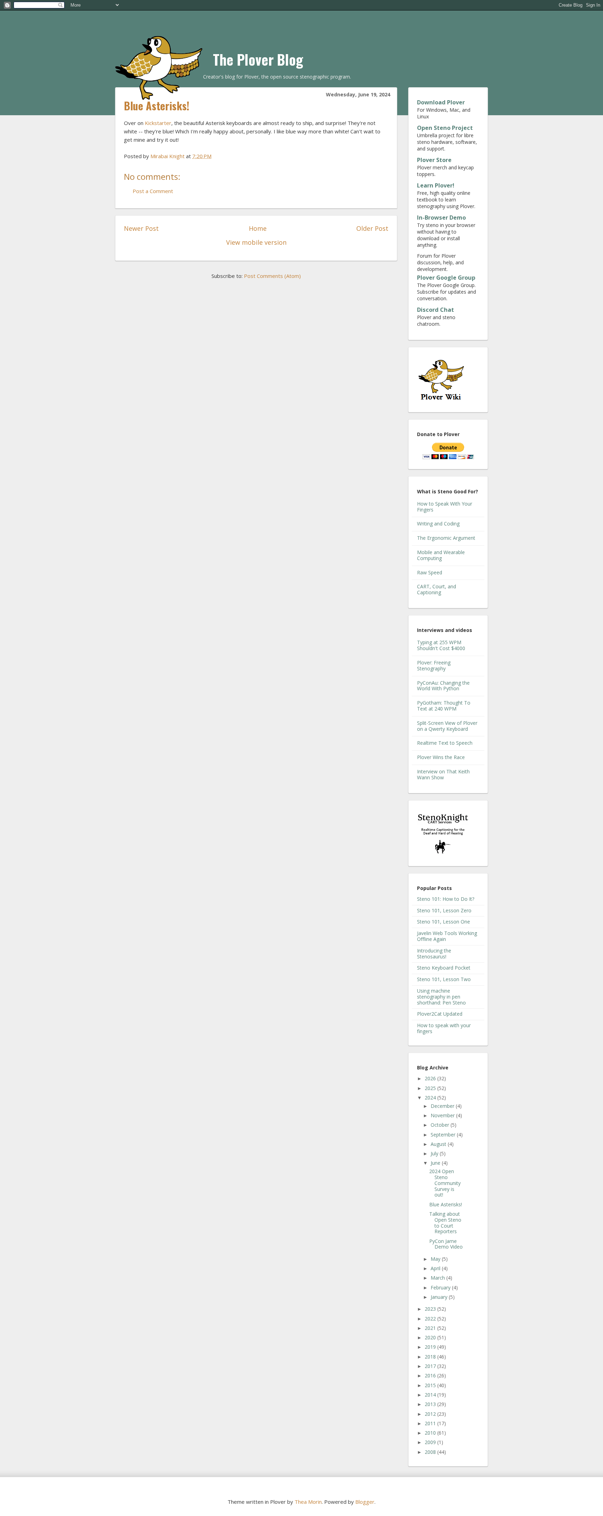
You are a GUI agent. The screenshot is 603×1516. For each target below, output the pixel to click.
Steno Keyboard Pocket (443, 967)
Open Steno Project (445, 128)
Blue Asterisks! (445, 1204)
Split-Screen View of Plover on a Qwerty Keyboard (447, 726)
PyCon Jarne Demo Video (446, 1244)
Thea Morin (308, 1501)
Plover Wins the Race (441, 757)
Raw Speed (429, 572)
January (440, 1297)
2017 (431, 1366)
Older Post (372, 228)
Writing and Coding (438, 523)
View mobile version (256, 242)
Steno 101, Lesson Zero (444, 910)
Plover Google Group (446, 277)
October (441, 1124)
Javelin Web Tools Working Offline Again (447, 936)
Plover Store (434, 160)
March (438, 1277)
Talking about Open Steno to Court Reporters (445, 1222)
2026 (431, 1078)
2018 (431, 1356)
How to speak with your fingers (444, 1028)
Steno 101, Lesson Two (444, 979)
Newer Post (141, 228)
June (436, 1163)
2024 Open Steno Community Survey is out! (445, 1183)
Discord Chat (435, 310)
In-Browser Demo (441, 217)
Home (258, 228)
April (436, 1268)
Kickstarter (158, 122)
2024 (431, 1097)
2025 (431, 1088)
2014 (431, 1394)
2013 (431, 1404)
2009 (431, 1442)
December (443, 1106)
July (435, 1153)
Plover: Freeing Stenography (434, 665)
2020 (431, 1337)
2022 (431, 1318)
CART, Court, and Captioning (436, 589)
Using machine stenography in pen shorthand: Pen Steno (441, 996)
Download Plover (441, 102)
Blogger (364, 1501)
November (443, 1115)
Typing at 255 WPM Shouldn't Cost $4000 (441, 645)
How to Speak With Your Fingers (444, 506)
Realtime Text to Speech (444, 742)
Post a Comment (153, 190)
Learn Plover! (435, 185)
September (444, 1134)
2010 (431, 1432)
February (441, 1287)
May (436, 1259)
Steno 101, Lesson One (443, 921)
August (439, 1144)
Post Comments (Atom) (272, 275)
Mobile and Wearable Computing (441, 555)
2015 (431, 1385)
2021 (431, 1328)
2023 (431, 1308)
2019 (431, 1347)
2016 (431, 1375)
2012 (431, 1414)
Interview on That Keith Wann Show (443, 774)
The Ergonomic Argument (446, 538)
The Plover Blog (258, 59)
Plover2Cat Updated (439, 1013)
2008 (431, 1452)
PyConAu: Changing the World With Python (443, 685)
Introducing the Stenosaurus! (434, 953)
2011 (431, 1423)
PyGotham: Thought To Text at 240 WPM (443, 705)
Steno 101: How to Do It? (445, 899)
